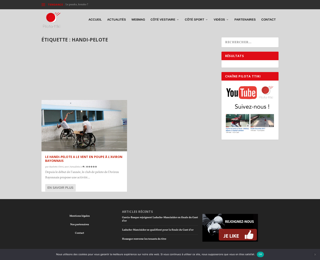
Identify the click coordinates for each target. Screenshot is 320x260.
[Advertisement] (129, 73)
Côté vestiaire (163, 19)
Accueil (95, 19)
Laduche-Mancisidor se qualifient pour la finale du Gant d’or (158, 230)
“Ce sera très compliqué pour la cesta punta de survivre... (98, 4)
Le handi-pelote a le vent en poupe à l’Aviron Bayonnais (84, 159)
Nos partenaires (79, 224)
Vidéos (219, 19)
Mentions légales (79, 216)
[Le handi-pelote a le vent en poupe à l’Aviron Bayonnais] (84, 125)
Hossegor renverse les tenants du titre (144, 239)
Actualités (116, 19)
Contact (268, 19)
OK (260, 254)
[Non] (315, 254)
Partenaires (245, 19)
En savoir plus (60, 187)
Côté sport (194, 19)
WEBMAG (138, 19)
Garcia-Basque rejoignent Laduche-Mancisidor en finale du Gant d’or (160, 219)
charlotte (53, 166)
